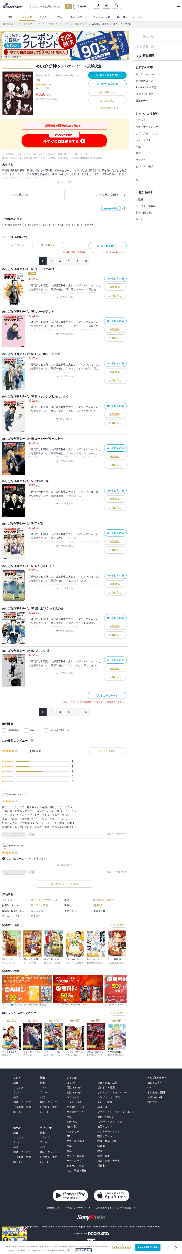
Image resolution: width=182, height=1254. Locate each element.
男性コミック (55, 24)
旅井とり (34, 730)
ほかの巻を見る (110, 107)
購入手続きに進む (109, 75)
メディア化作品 (144, 94)
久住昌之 (112, 963)
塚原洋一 (69, 963)
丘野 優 (103, 1055)
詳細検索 (81, 6)
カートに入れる (109, 83)
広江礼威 (27, 1055)
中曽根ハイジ (93, 1055)
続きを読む (66, 865)
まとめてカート (109, 245)
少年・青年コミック (147, 126)
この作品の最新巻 (107, 194)
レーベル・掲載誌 (146, 206)
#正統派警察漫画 (13, 225)
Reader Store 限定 (146, 87)
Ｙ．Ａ (57, 1055)
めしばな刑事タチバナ (76, 24)
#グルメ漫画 (64, 225)
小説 (138, 146)
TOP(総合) (8, 24)
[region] (91, 1247)
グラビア (141, 159)
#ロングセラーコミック (39, 225)
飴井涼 (120, 963)
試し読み (109, 100)
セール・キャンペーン (148, 74)
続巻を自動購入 (111, 208)
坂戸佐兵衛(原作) (44, 75)
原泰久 (5, 1055)
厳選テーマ (142, 100)
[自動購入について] (124, 208)
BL (137, 173)
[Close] (176, 1247)
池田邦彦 (91, 963)
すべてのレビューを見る (64, 884)
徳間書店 (98, 905)
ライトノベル (143, 140)
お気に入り (109, 92)
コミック (40, 24)
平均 (32, 751)
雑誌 (138, 153)
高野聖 (111, 1055)
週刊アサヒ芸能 (39, 905)
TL (137, 179)
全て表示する (66, 297)
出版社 (139, 199)
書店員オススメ (144, 80)
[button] (126, 1207)
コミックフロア (24, 24)
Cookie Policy (83, 1250)
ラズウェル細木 (9, 963)
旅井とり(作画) (60, 75)
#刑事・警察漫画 (85, 225)
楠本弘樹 (48, 1055)
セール (139, 219)
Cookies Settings (121, 1247)
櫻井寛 (57, 963)
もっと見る (66, 182)
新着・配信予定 (144, 212)
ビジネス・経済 (144, 166)
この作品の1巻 (19, 194)
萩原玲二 (100, 963)
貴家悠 (68, 1055)
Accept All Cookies (148, 1247)
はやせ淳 (48, 963)
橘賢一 (76, 1055)
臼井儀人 (79, 963)
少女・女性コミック (147, 133)
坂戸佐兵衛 (13, 730)
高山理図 (119, 1055)
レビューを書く (43, 88)
